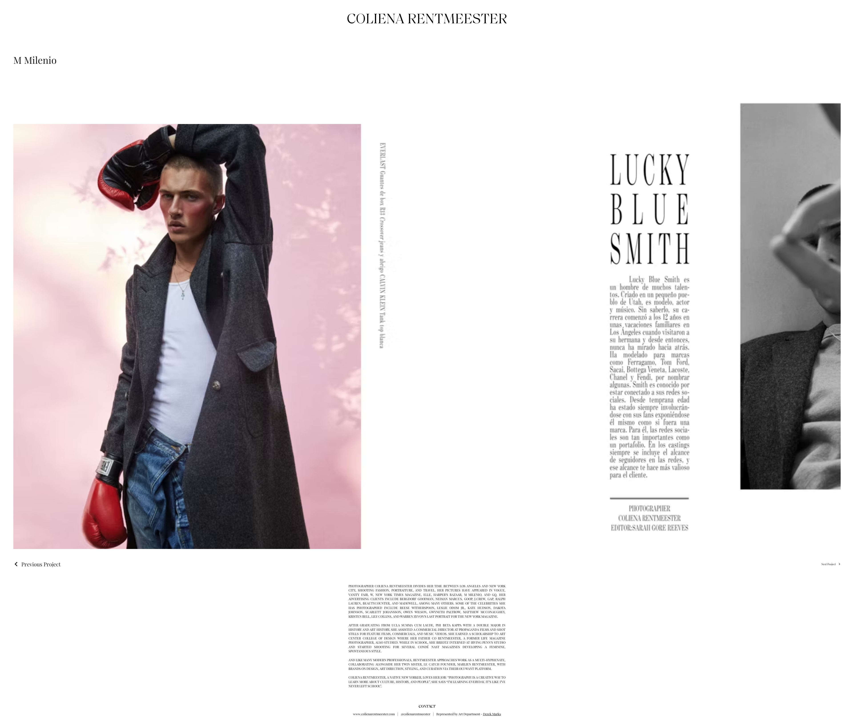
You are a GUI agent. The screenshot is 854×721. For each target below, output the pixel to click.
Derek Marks (492, 714)
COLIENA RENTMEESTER (427, 18)
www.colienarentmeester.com (374, 714)
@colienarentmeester (415, 714)
